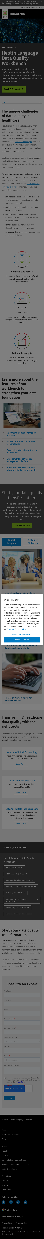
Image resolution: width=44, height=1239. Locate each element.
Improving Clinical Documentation (19, 880)
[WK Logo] (10, 1209)
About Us (5, 1130)
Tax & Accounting (8, 1155)
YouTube (25, 1202)
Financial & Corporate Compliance (15, 1164)
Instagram (11, 1202)
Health (4, 1151)
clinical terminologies (23, 142)
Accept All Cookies (22, 640)
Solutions (5, 1146)
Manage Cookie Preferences (22, 634)
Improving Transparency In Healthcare (21, 887)
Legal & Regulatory (9, 1169)
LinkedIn (18, 1202)
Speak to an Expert (14, 89)
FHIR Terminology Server (16, 874)
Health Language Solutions (18, 1119)
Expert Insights (7, 1176)
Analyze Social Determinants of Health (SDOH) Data (14, 868)
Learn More (20, 764)
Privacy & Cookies (23, 1223)
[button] (24, 434)
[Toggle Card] (22, 574)
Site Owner (6, 1190)
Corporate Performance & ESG (14, 1160)
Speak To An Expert (21, 525)
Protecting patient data (16, 893)
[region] (22, 619)
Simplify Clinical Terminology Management (22, 900)
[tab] (11, 542)
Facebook (3, 1202)
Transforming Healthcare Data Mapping (20, 914)
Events (4, 1139)
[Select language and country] (39, 7)
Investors (5, 1185)
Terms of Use (7, 1223)
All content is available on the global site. (25, 4)
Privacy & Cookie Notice (16, 629)
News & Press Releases (11, 1135)
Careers (5, 1181)
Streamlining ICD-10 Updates (17, 908)
